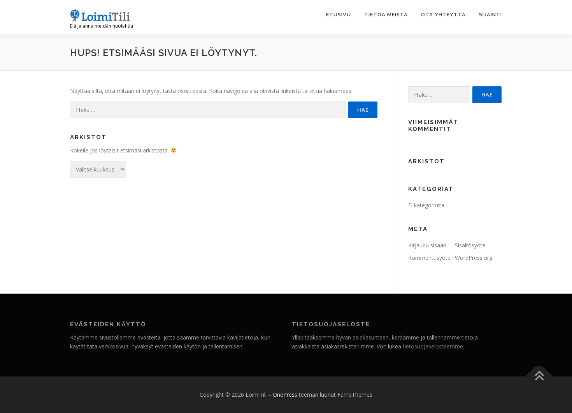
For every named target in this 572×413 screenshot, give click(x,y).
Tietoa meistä (386, 15)
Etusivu (338, 15)
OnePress (285, 394)
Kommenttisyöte (429, 257)
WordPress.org (473, 257)
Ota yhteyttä (443, 15)
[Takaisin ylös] (539, 376)
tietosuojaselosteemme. (433, 346)
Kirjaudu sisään (427, 245)
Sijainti (490, 15)
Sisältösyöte (470, 245)
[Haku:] (208, 110)
